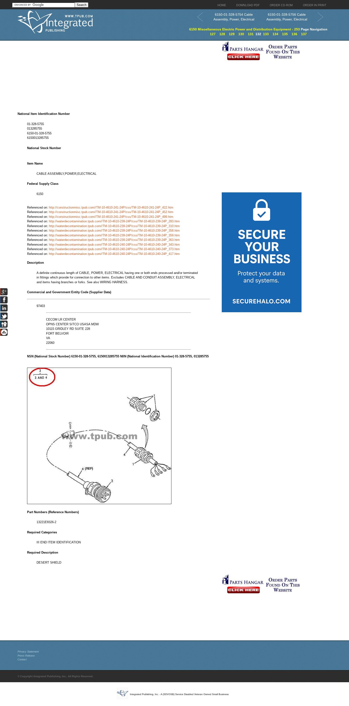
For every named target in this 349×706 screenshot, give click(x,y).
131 (251, 34)
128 (222, 34)
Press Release (26, 655)
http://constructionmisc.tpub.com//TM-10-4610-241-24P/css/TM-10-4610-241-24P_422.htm (111, 207)
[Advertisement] (118, 74)
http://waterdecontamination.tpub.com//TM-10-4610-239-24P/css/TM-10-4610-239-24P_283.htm (114, 221)
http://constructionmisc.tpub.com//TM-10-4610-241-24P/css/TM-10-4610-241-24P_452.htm (111, 212)
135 (285, 34)
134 (275, 34)
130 (241, 34)
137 (304, 34)
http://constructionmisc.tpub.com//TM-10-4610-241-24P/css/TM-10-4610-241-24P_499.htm (111, 217)
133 (266, 34)
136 (294, 34)
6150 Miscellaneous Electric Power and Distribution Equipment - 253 (244, 29)
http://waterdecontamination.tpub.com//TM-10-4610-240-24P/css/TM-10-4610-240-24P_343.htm (114, 244)
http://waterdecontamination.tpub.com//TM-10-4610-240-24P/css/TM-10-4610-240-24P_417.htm (114, 254)
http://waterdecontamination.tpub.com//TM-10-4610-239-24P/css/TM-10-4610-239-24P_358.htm (114, 230)
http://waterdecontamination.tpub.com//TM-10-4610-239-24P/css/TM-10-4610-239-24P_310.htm (114, 226)
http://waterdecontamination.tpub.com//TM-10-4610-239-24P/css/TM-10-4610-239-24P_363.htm (114, 240)
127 (213, 34)
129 (232, 34)
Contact (22, 659)
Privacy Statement (28, 651)
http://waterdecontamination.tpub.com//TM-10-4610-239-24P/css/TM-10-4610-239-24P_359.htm (114, 235)
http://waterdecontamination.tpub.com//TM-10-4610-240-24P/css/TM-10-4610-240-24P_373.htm (114, 249)
